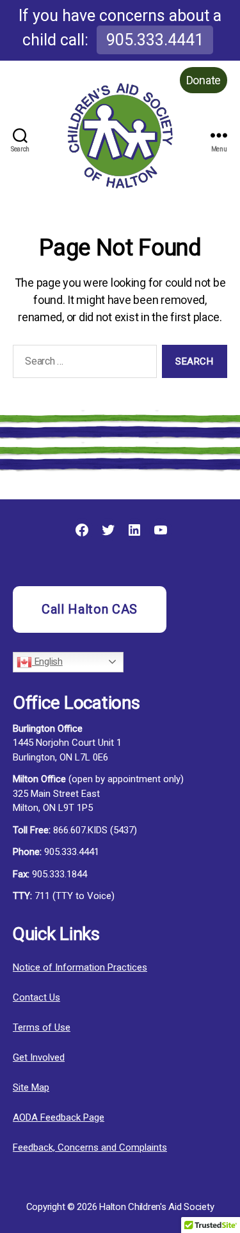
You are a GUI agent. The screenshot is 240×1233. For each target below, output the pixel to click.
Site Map (31, 1087)
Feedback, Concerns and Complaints (90, 1147)
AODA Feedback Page (58, 1117)
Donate (203, 80)
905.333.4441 (155, 40)
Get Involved (39, 1057)
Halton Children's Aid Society (156, 1207)
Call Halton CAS (90, 609)
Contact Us (36, 997)
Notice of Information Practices (80, 967)
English (47, 661)
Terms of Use (41, 1027)
